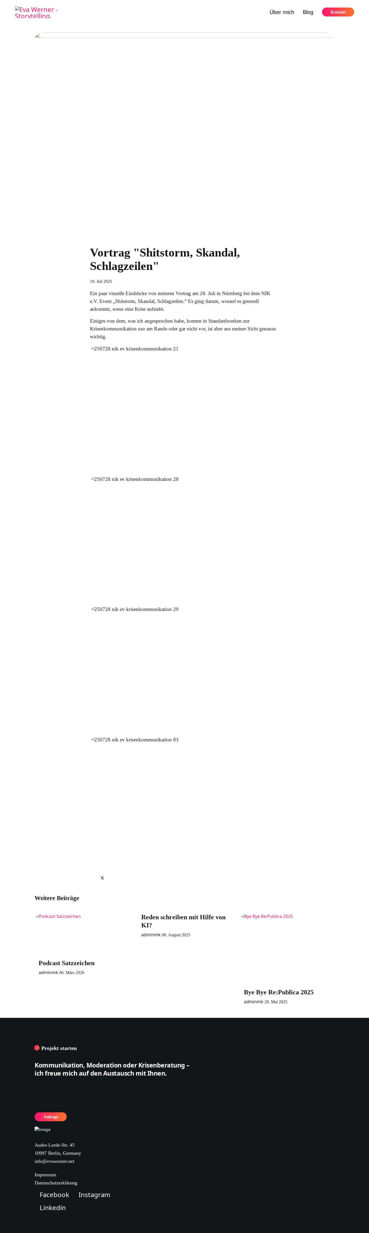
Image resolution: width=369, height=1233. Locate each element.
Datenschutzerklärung (56, 1182)
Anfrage (50, 1116)
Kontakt (338, 12)
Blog (308, 12)
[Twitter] (102, 878)
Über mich (282, 12)
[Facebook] (92, 878)
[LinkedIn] (112, 878)
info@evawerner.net (54, 1161)
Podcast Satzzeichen (67, 963)
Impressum (45, 1174)
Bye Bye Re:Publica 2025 (279, 992)
